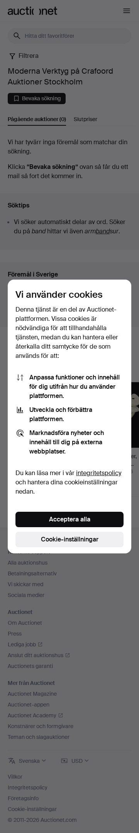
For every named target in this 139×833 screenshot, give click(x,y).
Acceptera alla (69, 519)
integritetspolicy (98, 473)
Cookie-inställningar (69, 539)
